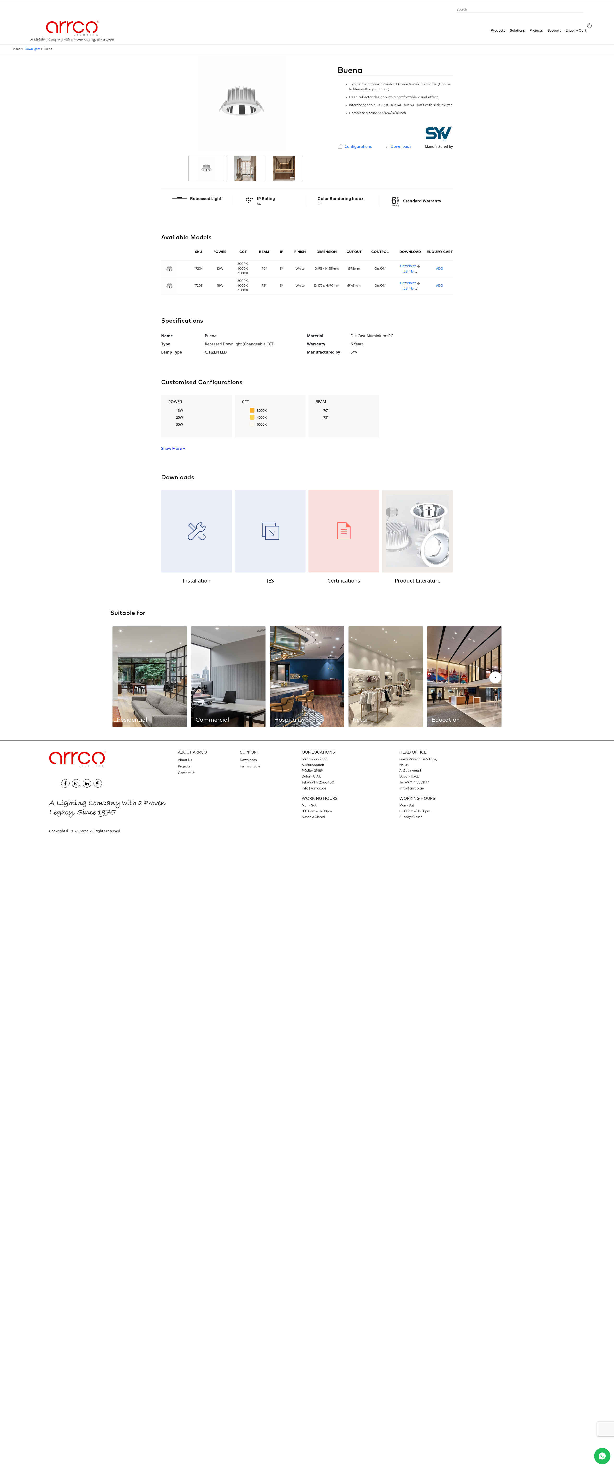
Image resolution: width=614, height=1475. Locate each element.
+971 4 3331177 (417, 782)
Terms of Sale (250, 766)
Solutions (517, 30)
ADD (439, 268)
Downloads (401, 146)
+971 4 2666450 (320, 782)
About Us (185, 760)
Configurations (358, 146)
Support (554, 30)
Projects (536, 30)
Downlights (32, 49)
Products (498, 30)
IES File (407, 271)
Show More (172, 448)
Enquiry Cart (576, 30)
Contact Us (186, 773)
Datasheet (408, 266)
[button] (495, 677)
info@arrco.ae (314, 788)
